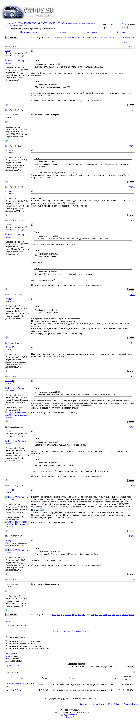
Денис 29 (9, 150)
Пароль (105, 27)
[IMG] (8, 658)
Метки (8, 621)
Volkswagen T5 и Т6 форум (109, 704)
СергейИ (9, 380)
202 (117, 37)
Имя (104, 24)
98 (73, 37)
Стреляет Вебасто (13, 690)
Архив (127, 704)
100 (79, 37)
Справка (64, 32)
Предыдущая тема (61, 631)
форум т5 (70, 717)
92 (69, 37)
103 (92, 37)
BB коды (9, 653)
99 (76, 37)
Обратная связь (86, 704)
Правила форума (13, 666)
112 (109, 37)
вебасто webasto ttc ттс (15, 625)
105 (100, 37)
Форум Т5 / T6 (15, 23)
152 (113, 37)
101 (83, 37)
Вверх (135, 704)
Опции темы (129, 42)
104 (96, 37)
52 (66, 37)
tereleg (8, 50)
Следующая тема (79, 631)
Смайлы (9, 656)
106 (105, 37)
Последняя (128, 37)
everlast (8, 191)
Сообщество (91, 32)
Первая (56, 37)
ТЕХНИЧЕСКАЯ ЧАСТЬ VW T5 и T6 (42, 23)
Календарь (121, 32)
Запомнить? (129, 24)
